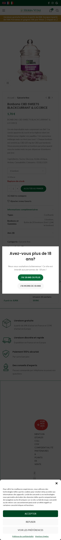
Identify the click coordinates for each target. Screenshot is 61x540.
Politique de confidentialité (23, 536)
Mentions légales (42, 536)
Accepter (30, 513)
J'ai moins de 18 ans (30, 286)
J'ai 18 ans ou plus (30, 277)
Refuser (30, 521)
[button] (56, 483)
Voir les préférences (30, 530)
